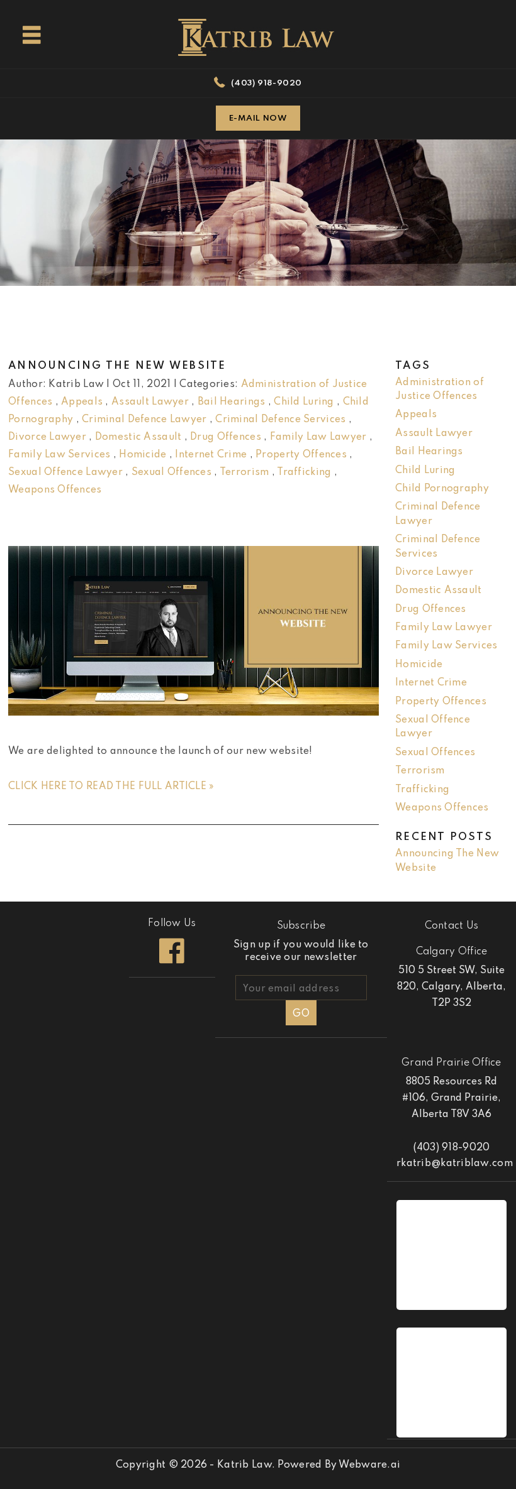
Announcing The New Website (117, 366)
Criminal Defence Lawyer (144, 420)
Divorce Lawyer (47, 437)
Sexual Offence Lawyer (65, 472)
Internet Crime (211, 455)
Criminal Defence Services (280, 420)
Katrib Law (244, 1465)
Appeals (82, 402)
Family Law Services (59, 455)
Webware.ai (369, 1465)
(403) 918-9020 (266, 83)
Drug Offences (225, 437)
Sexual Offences (171, 472)
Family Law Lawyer (318, 437)
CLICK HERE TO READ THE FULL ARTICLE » (111, 787)
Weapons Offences (54, 490)
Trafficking (304, 472)
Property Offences (301, 455)
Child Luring (304, 402)
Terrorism (244, 472)
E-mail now (258, 118)
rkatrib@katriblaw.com (454, 1164)
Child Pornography (442, 489)
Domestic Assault (138, 437)
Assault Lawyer (150, 402)
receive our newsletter (301, 951)
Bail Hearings (232, 402)
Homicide (142, 455)
